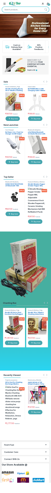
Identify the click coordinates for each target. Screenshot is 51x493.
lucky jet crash (2, 38)
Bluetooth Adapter (34, 130)
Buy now (14, 119)
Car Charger (9, 130)
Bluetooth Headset (11, 182)
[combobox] (22, 9)
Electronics (31, 380)
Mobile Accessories (34, 380)
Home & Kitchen (10, 87)
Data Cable (31, 87)
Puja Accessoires (12, 87)
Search (45, 9)
